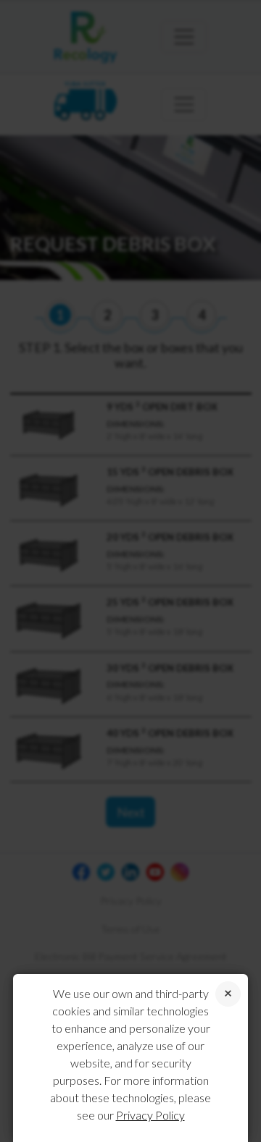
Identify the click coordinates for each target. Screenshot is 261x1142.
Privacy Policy (150, 1115)
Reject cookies (228, 994)
